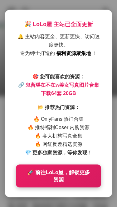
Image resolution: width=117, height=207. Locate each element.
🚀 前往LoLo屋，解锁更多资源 (58, 175)
